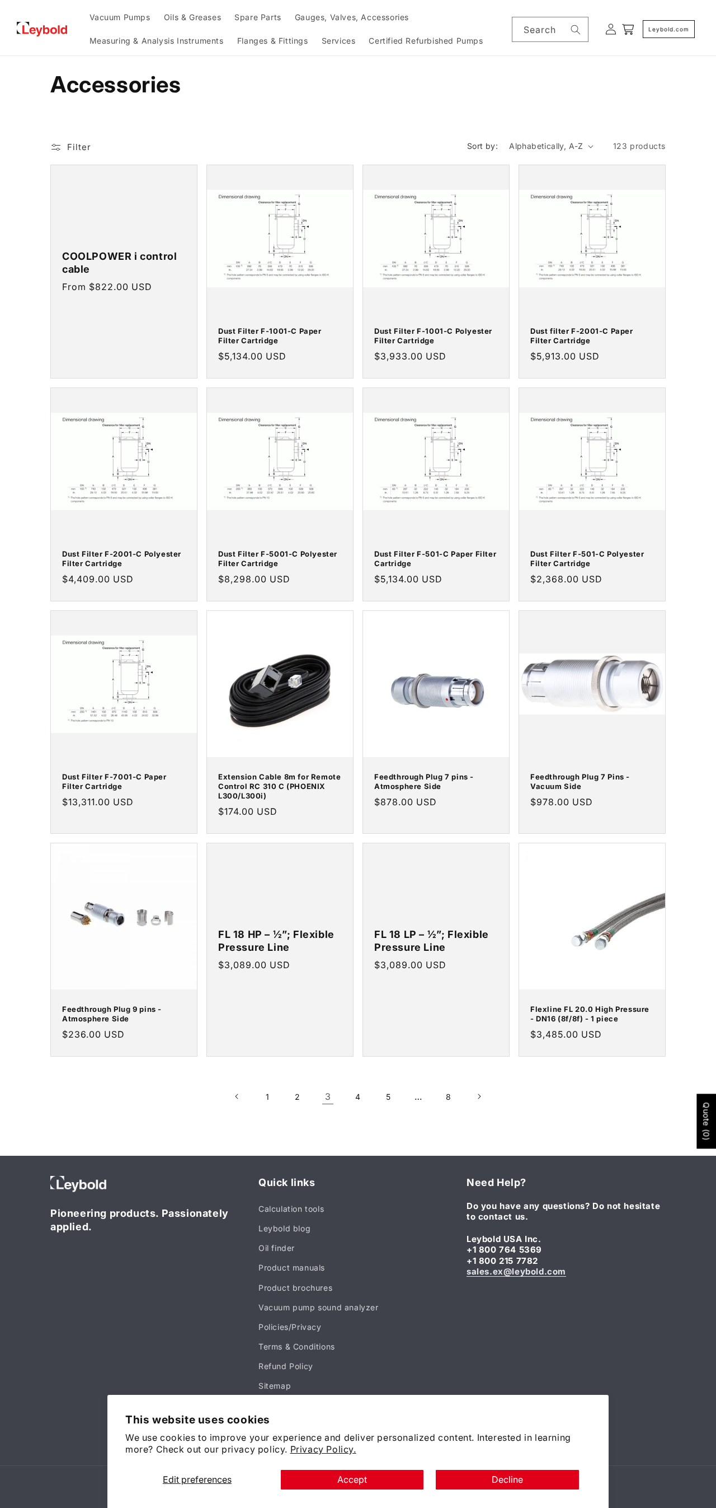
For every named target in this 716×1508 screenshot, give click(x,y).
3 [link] (328, 1096)
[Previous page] (237, 1096)
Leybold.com (668, 29)
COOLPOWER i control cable (119, 262)
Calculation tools (291, 1208)
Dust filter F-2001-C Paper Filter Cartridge (581, 335)
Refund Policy (285, 1366)
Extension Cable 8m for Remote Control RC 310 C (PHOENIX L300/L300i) (279, 786)
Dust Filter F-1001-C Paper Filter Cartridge (270, 335)
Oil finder (276, 1248)
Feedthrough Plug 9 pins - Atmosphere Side (112, 1014)
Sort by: (482, 146)
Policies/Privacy (290, 1327)
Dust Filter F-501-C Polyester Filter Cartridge (587, 558)
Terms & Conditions (296, 1346)
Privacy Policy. (323, 1449)
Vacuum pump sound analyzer (318, 1307)
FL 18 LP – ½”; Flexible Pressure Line (431, 940)
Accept (352, 1479)
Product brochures (295, 1287)
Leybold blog (284, 1228)
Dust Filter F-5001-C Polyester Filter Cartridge (277, 558)
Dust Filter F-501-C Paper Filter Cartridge (435, 558)
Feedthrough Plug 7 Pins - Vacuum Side (580, 781)
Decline (507, 1479)
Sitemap (274, 1385)
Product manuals (291, 1267)
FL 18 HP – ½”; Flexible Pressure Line (276, 940)
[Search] (575, 29)
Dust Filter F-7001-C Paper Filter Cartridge (114, 781)
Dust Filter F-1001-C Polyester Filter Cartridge (433, 335)
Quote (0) (706, 1121)
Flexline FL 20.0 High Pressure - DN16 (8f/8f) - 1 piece (589, 1014)
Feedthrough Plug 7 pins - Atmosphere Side (424, 781)
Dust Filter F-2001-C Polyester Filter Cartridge (121, 558)
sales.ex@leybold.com (516, 1271)
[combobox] (550, 29)
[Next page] (479, 1096)
